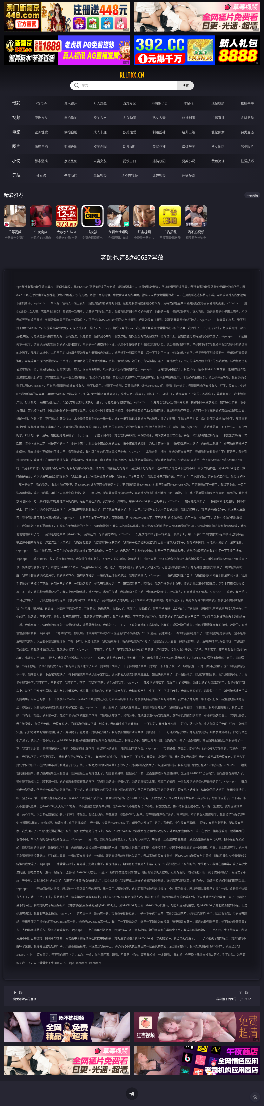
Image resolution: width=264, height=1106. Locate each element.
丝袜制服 (188, 117)
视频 (16, 117)
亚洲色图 (70, 146)
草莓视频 (100, 175)
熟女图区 (218, 146)
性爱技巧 (247, 161)
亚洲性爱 (41, 132)
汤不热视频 (129, 175)
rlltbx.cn (132, 75)
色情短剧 (188, 175)
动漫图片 (129, 146)
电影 (16, 132)
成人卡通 (100, 132)
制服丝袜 (159, 132)
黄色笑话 (218, 161)
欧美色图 (100, 146)
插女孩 (41, 175)
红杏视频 (159, 175)
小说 (16, 161)
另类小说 (188, 161)
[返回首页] (255, 1097)
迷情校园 (159, 161)
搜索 (185, 85)
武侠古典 (129, 161)
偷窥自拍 (41, 146)
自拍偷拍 (70, 117)
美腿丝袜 (159, 146)
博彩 (16, 103)
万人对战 (100, 103)
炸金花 (188, 103)
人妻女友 (100, 161)
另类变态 (247, 132)
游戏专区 (129, 103)
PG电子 (41, 103)
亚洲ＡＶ (41, 117)
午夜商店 (70, 175)
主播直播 (218, 117)
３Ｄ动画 (129, 117)
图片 (16, 146)
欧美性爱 (129, 132)
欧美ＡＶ (100, 117)
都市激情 (41, 161)
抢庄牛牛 (247, 103)
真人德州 (70, 103)
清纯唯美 (188, 146)
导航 (16, 175)
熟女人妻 (159, 117)
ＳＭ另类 (247, 117)
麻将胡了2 (159, 103)
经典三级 (188, 132)
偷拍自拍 (70, 132)
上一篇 (24, 996)
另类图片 (247, 146)
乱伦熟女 (218, 132)
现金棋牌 (218, 103)
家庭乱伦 (70, 161)
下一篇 (233, 996)
